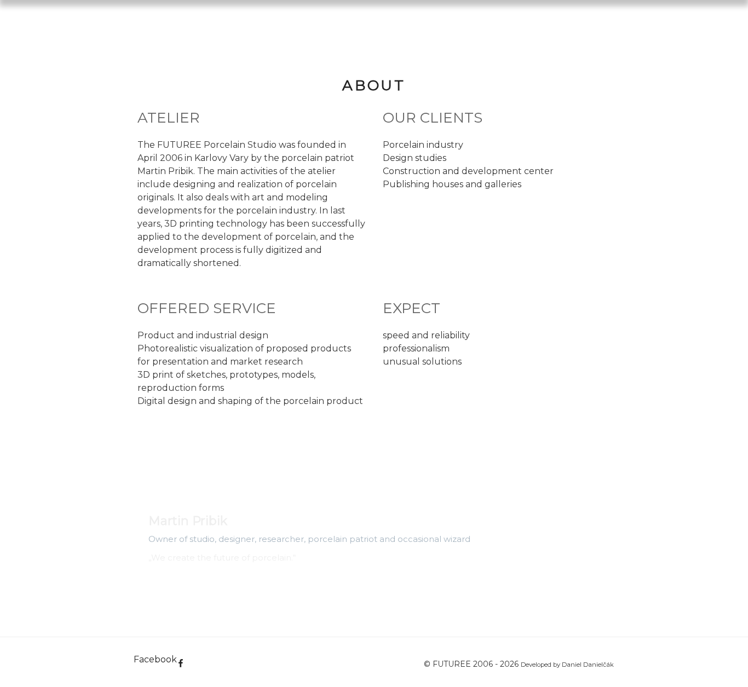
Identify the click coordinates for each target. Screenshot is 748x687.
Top (722, 661)
